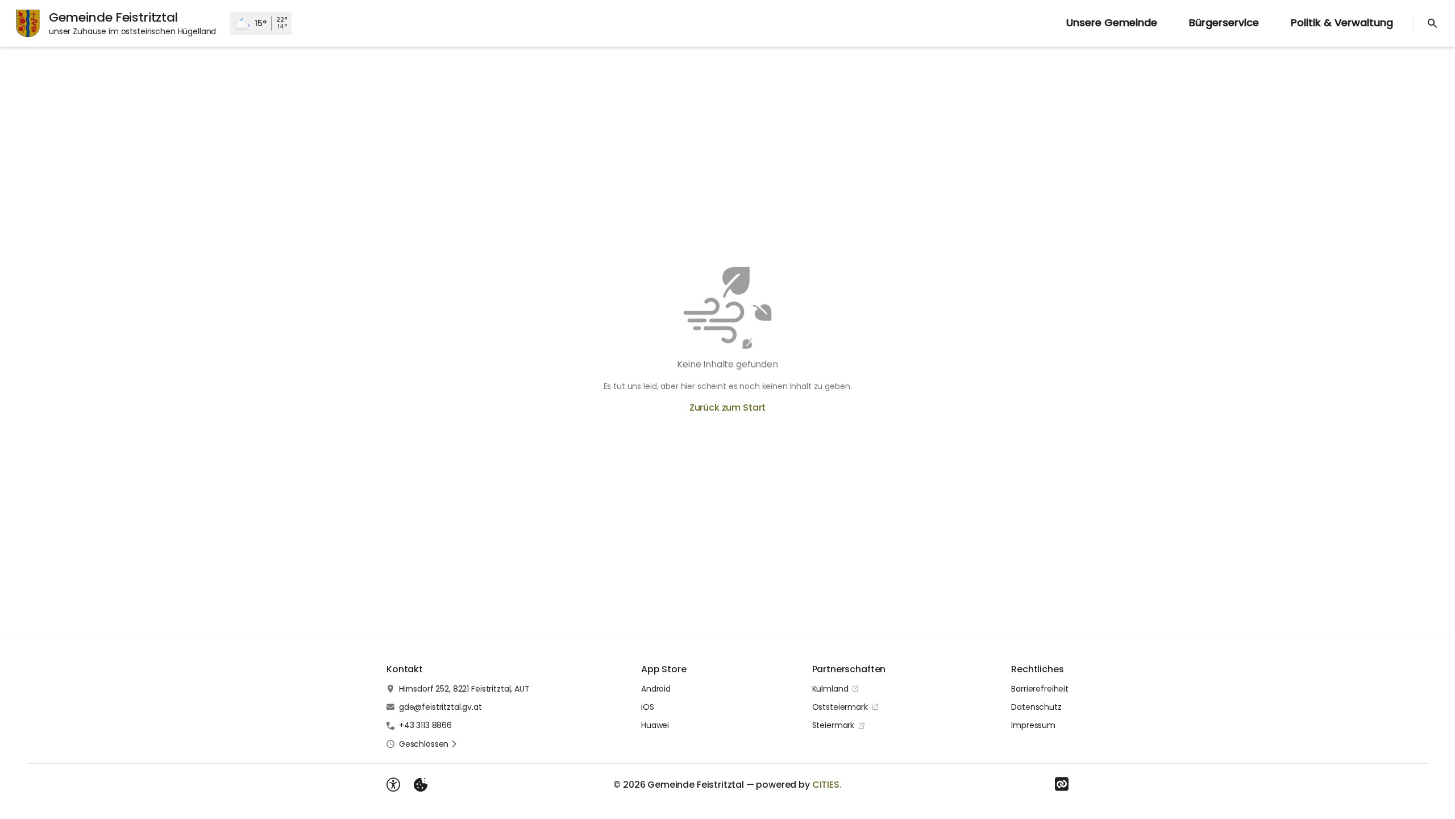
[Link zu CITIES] (1062, 784)
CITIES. (827, 784)
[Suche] (1432, 23)
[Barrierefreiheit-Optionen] (393, 785)
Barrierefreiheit (1040, 688)
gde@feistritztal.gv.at (440, 707)
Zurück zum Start (727, 407)
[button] (428, 744)
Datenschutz (1036, 707)
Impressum (1033, 725)
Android (656, 688)
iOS (647, 707)
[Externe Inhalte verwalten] (420, 785)
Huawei (655, 725)
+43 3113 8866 (425, 725)
